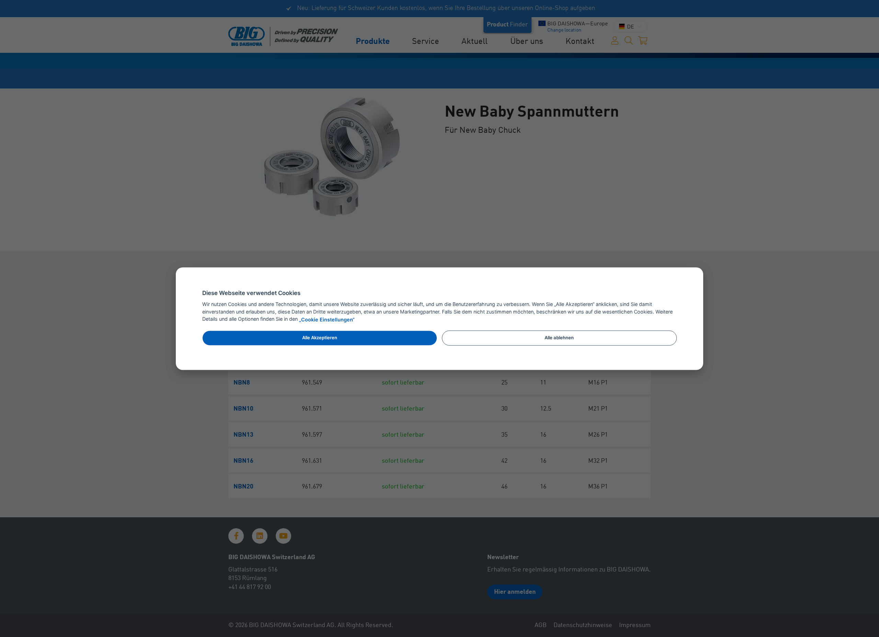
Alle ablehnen (559, 338)
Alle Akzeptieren (319, 338)
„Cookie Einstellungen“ (327, 319)
